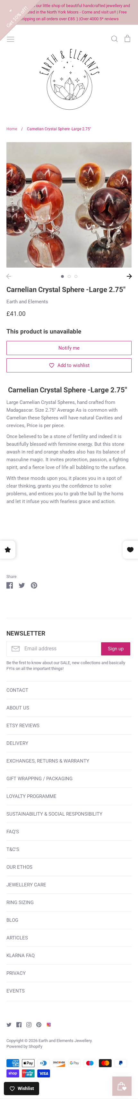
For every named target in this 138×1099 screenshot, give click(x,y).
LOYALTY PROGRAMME (31, 796)
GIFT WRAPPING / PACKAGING (39, 779)
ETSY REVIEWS (22, 725)
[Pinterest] (36, 1024)
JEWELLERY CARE (26, 885)
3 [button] (75, 276)
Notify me (69, 348)
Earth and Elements (27, 302)
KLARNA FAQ (20, 955)
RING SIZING (20, 902)
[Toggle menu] (10, 38)
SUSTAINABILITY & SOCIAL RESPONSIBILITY (54, 814)
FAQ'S (12, 832)
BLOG (12, 920)
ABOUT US (17, 708)
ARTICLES (17, 938)
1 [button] (62, 276)
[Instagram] (26, 1024)
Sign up (116, 649)
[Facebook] (17, 1024)
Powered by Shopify (24, 1046)
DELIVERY (17, 743)
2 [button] (69, 276)
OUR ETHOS (19, 867)
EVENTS (15, 991)
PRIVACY (16, 973)
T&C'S (12, 849)
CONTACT (17, 690)
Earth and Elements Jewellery (65, 1040)
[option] (69, 205)
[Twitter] (7, 1024)
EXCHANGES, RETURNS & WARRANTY (47, 761)
